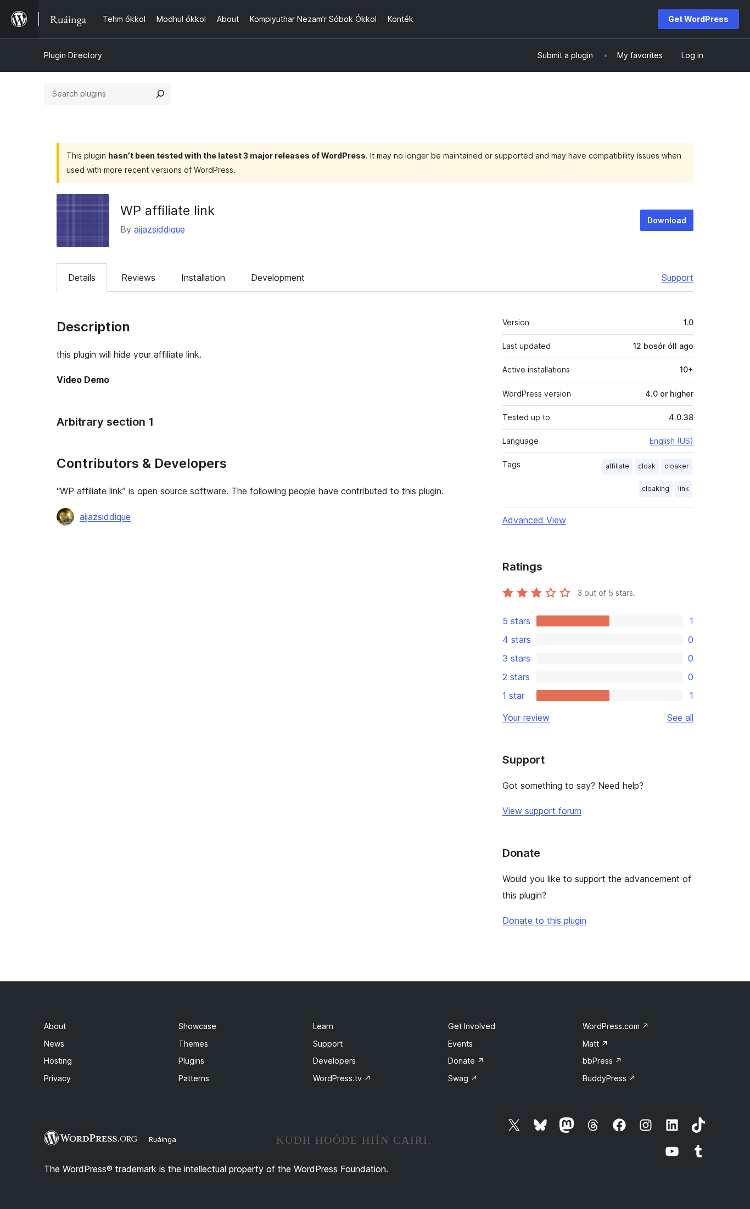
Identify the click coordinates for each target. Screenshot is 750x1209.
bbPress (602, 1060)
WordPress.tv (342, 1078)
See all (680, 717)
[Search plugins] (160, 94)
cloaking (655, 488)
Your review (526, 717)
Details (82, 277)
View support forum (541, 810)
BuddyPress (609, 1078)
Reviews (138, 277)
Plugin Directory (73, 55)
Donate (466, 1060)
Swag (463, 1078)
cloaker (676, 466)
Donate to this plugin (544, 920)
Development (278, 277)
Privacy (57, 1078)
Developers (334, 1060)
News (54, 1043)
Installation (203, 277)
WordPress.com (616, 1026)
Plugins (191, 1060)
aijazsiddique (159, 229)
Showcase (197, 1026)
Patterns (193, 1078)
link (683, 488)
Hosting (58, 1060)
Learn (323, 1026)
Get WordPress (698, 19)
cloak (647, 466)
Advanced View (534, 520)
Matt (595, 1043)
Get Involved (471, 1026)
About (55, 1026)
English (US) (671, 440)
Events (460, 1043)
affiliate (617, 466)
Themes (193, 1043)
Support (677, 277)
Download (666, 220)
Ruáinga (162, 1139)
